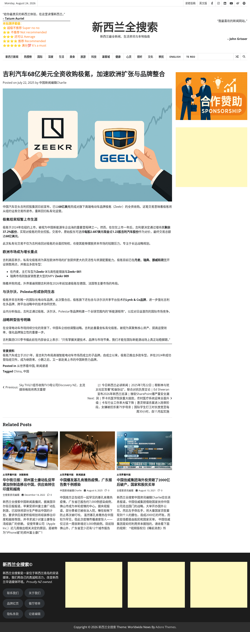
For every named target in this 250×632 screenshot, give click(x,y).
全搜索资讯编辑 (11, 494)
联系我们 (13, 593)
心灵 (128, 56)
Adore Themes (166, 627)
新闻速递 (42, 366)
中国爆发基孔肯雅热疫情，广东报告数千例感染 (86, 482)
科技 (93, 56)
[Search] (243, 56)
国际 (39, 56)
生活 (61, 56)
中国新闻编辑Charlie (52, 83)
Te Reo (190, 56)
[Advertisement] (211, 157)
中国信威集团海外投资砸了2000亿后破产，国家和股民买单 (143, 482)
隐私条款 (13, 614)
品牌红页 (13, 603)
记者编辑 (34, 614)
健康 (118, 56)
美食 (72, 56)
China (18, 371)
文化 (150, 56)
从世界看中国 (26, 366)
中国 (26, 371)
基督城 (106, 56)
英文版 (203, 3)
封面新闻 (23, 475)
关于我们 (34, 593)
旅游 (83, 56)
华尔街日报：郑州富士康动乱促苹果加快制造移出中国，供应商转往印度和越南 (29, 484)
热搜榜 (28, 56)
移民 (161, 56)
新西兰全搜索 (125, 27)
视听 (139, 56)
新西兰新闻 (11, 56)
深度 (50, 56)
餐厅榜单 (34, 603)
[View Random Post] (237, 56)
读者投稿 (190, 3)
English (175, 56)
